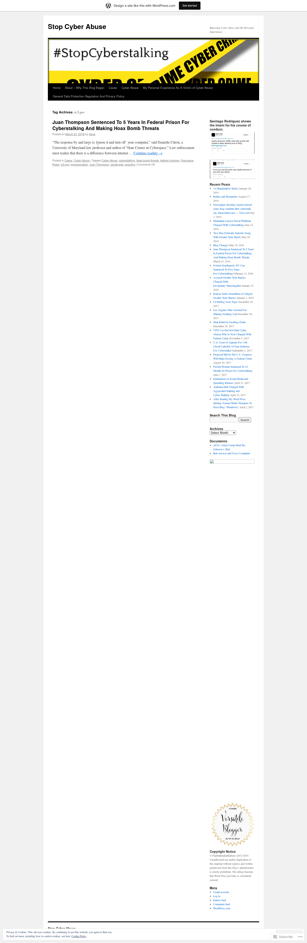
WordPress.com (221, 908)
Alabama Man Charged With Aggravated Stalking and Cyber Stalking (228, 391)
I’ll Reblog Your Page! (225, 302)
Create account (221, 892)
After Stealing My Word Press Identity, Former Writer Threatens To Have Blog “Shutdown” (232, 403)
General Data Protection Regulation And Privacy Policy (89, 96)
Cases (113, 88)
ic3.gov (65, 164)
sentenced (117, 164)
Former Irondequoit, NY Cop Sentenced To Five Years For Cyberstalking (229, 269)
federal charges (169, 160)
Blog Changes (220, 245)
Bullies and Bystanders (225, 196)
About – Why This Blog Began (84, 88)
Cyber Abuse (130, 88)
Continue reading (147, 153)
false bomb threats (147, 160)
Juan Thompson (99, 164)
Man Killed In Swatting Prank (229, 322)
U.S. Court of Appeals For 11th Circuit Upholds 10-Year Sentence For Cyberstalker (231, 346)
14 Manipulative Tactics (225, 188)
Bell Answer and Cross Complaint (231, 453)
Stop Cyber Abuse (77, 26)
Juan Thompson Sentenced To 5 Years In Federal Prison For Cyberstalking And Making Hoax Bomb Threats (120, 125)
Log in (216, 896)
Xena (92, 134)
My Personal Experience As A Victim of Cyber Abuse (178, 88)
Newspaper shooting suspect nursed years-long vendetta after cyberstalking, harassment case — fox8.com (232, 208)
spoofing (130, 164)
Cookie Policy (79, 936)
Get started (189, 5)
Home (56, 88)
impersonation (79, 164)
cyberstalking (127, 160)
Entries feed (219, 900)
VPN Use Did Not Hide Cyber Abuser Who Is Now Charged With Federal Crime (232, 334)
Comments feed (221, 904)
